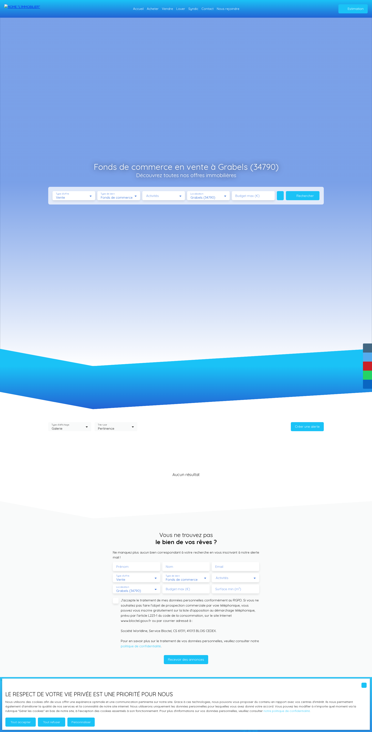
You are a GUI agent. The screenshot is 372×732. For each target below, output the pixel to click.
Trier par (102, 424)
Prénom (122, 567)
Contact (208, 8)
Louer (180, 8)
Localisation (196, 193)
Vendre (167, 8)
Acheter (153, 8)
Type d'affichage (60, 424)
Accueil (138, 8)
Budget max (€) (247, 196)
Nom (169, 567)
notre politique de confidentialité (287, 711)
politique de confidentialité (141, 646)
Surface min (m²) (228, 589)
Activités (152, 196)
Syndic (193, 8)
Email (219, 567)
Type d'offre (62, 193)
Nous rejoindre (228, 8)
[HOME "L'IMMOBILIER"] (26, 9)
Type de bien (108, 193)
